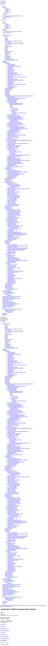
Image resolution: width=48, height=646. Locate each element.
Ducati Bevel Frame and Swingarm (14, 159)
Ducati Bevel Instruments (12, 164)
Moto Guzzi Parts (8, 182)
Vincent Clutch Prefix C (11, 266)
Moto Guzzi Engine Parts (12, 194)
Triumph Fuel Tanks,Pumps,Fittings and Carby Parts (17, 234)
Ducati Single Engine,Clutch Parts (13, 170)
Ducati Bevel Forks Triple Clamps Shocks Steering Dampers (18, 160)
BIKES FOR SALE (6, 35)
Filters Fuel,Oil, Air (13, 110)
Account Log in (3, 634)
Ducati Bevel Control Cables (12, 147)
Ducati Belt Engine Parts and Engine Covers (15, 116)
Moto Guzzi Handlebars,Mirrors (13, 197)
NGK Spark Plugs (8, 285)
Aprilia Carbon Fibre (11, 69)
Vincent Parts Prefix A (11, 265)
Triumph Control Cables (11, 224)
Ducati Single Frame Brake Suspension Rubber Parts (17, 171)
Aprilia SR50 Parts (10, 87)
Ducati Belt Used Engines (12, 135)
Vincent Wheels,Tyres (11, 281)
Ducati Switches (13, 150)
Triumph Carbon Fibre (11, 223)
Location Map (7, 9)
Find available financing (4, 638)
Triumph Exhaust (10, 230)
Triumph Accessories (11, 220)
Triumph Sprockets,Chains (12, 238)
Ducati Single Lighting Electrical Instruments (15, 173)
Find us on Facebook (4, 636)
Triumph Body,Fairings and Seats (13, 222)
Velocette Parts (8, 254)
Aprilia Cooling (10, 70)
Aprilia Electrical (10, 71)
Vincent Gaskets (10, 274)
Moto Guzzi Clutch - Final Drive (13, 191)
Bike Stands (7, 242)
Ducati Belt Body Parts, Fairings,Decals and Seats (16, 97)
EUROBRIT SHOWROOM (5, 605)
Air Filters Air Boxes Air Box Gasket (19, 112)
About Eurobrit (3, 624)
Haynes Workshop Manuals (8, 301)
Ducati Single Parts (8, 168)
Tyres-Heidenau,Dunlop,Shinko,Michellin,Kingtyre (12, 309)
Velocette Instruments (11, 261)
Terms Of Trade (8, 11)
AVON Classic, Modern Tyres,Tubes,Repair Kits (12, 296)
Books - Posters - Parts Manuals (9, 297)
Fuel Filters (14, 113)
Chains (11, 106)
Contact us (2, 626)
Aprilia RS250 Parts (11, 64)
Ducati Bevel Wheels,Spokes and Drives (15, 166)
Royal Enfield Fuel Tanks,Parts (13, 214)
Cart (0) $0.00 (3, 320)
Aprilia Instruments (11, 81)
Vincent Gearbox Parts (11, 275)
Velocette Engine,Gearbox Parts (13, 258)
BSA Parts (7, 92)
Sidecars (4, 61)
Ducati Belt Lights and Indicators (13, 132)
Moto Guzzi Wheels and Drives (13, 204)
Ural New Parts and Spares (12, 244)
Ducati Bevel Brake (11, 144)
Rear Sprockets (15, 109)
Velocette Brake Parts (11, 255)
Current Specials (6, 300)
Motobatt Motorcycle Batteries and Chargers (11, 303)
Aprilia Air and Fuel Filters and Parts (14, 66)
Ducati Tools (9, 138)
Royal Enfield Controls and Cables (13, 211)
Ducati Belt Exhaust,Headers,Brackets (14, 118)
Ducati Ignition (12, 153)
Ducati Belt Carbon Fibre (12, 100)
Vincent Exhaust (10, 273)
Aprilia (6, 37)
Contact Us (5, 13)
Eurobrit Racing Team (7, 16)
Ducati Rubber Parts (11, 165)
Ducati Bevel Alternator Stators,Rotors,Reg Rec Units (20, 154)
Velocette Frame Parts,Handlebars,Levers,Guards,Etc (17, 260)
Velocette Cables (10, 256)
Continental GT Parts (11, 216)
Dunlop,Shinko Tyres (9, 311)
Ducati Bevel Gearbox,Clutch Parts (14, 162)
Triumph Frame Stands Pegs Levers (14, 231)
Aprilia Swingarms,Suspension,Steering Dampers (16, 84)
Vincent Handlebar (10, 276)
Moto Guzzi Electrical (11, 192)
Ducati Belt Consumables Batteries (16, 103)
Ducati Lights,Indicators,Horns (15, 151)
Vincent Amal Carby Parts (12, 264)
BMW (6, 39)
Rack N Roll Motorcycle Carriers (9, 305)
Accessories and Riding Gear (8, 292)
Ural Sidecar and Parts (11, 252)
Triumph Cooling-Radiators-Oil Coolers (14, 225)
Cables (11, 105)
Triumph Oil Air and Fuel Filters (13, 237)
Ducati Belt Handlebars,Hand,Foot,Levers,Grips (16, 126)
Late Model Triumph (9, 51)
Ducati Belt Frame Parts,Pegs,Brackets (14, 123)
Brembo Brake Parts (9, 88)
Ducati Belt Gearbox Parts (12, 125)
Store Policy (5, 314)
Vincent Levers (10, 277)
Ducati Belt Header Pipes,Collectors (16, 119)
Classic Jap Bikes (8, 44)
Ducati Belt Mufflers (13, 120)
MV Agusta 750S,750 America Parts (12, 205)
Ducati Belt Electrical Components (13, 115)
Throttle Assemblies (13, 198)
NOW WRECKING (6, 291)
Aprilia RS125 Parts (11, 65)
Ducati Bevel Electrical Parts (12, 149)
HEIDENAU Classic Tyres (10, 310)
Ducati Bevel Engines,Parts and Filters (14, 156)
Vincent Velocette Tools (11, 282)
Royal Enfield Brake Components (13, 212)
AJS (6, 36)
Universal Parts (8, 241)
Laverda (6, 50)
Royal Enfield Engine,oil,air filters (13, 209)
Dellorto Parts (7, 94)
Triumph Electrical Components (13, 226)
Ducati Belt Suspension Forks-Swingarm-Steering (16, 134)
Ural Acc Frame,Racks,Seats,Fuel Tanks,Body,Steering (17, 245)
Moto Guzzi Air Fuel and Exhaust (13, 184)
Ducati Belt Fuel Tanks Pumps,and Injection (15, 124)
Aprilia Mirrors (10, 83)
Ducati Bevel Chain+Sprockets (13, 146)
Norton (6, 54)
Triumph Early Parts (9, 240)
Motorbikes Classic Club (5, 630)
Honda (6, 47)
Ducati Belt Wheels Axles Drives (13, 137)
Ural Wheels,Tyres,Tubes (12, 246)
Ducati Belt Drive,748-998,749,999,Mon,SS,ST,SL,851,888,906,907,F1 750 (19, 95)
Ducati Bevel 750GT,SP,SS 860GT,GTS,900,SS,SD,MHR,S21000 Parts (18, 140)
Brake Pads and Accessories (8, 299)
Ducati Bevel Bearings (11, 142)
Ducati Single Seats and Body (13, 175)
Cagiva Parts (7, 93)
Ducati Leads (12, 152)
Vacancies (7, 12)
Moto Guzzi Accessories (12, 183)
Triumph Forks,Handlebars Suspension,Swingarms (16, 233)
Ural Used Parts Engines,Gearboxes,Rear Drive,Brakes (17, 247)
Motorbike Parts (6, 62)
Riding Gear (7, 294)
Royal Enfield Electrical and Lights (13, 210)
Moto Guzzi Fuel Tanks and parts (13, 196)
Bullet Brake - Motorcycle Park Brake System (11, 298)
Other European (8, 55)
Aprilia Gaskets (10, 77)
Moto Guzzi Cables (11, 190)
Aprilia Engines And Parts (12, 72)
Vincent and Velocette (9, 58)
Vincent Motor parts (11, 279)
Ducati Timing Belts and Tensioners (16, 104)
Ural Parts (7, 243)
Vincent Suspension (11, 280)
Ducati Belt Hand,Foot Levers (15, 129)
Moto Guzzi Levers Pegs (12, 200)
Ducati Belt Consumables (12, 102)
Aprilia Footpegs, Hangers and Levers (14, 74)
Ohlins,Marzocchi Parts (9, 181)
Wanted (6, 10)
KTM (6, 49)
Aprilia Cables (10, 68)
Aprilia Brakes (10, 67)
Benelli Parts (7, 90)
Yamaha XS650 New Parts (12, 288)
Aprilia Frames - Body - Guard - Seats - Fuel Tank (16, 76)
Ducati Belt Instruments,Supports (13, 130)
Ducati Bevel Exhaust (11, 157)
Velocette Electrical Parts (12, 257)
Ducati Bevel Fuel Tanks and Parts (13, 161)
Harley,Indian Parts (8, 179)
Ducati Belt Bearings (11, 96)
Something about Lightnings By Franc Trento (13, 15)
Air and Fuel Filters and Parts (15, 186)
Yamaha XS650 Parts (9, 287)
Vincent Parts (7, 263)
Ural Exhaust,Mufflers (11, 253)
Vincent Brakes (10, 268)
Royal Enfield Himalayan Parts (13, 217)
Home (4, 6)
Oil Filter (14, 111)
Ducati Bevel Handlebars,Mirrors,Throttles (15, 163)
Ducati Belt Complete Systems (15, 122)
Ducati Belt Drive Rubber (12, 139)
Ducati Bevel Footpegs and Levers (13, 158)
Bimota (6, 38)
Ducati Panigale (8, 167)
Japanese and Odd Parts (9, 283)
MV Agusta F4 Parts (9, 206)
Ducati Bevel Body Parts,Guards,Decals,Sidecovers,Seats (18, 143)
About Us (4, 7)
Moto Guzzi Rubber (11, 202)
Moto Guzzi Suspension (11, 203)
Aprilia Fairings (10, 75)
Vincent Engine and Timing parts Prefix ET (15, 271)
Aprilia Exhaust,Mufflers (12, 73)
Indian (6, 48)
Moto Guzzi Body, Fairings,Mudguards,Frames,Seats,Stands (18, 188)
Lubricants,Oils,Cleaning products (9, 302)
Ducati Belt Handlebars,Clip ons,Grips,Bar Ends (19, 128)
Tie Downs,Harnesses (9, 293)
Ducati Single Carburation (12, 176)
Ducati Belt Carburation (11, 101)
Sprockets (11, 107)
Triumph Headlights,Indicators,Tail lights (15, 235)
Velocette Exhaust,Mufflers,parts (13, 259)
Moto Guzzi (7, 52)
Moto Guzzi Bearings (11, 187)
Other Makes (7, 56)
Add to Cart (2, 614)
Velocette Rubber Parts (11, 262)
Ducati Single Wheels (11, 177)
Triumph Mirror (10, 236)
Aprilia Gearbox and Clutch (12, 78)
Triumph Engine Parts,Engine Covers (14, 228)
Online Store (2, 632)
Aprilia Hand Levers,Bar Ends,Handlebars (15, 43)
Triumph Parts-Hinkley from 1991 (11, 219)
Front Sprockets (15, 108)
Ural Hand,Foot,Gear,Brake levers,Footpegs (15, 249)
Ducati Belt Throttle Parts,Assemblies (17, 127)
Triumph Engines (10, 229)
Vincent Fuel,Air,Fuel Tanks (12, 272)
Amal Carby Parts (8, 290)
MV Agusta (7, 53)
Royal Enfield (7, 57)
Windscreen (5, 313)
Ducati (6, 45)
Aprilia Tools (9, 85)
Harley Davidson (8, 46)
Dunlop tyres (9, 312)
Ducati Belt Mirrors (11, 133)
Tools (4, 307)
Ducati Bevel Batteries (11, 141)
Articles (4, 14)
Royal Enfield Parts (8, 208)
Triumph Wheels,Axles (11, 239)
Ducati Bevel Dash (11, 148)
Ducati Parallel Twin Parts (10, 178)
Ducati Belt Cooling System (12, 114)
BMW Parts (7, 91)
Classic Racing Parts (9, 284)
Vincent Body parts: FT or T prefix (13, 267)
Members (4, 17)
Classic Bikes (7, 42)
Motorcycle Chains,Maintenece (8, 304)
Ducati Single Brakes (11, 169)
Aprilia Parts (7, 63)
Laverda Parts (7, 180)
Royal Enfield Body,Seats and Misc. (14, 215)
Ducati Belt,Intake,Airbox (12, 131)
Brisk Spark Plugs (8, 286)
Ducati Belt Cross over (14, 121)
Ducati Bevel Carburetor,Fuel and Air (14, 145)
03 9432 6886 (3, 2)
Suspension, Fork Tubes (7, 306)
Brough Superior (8, 89)
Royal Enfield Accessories (12, 218)
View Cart (2, 4)
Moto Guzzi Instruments (11, 199)
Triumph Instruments (14, 227)
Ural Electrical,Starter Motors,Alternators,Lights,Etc (17, 248)
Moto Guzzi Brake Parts (11, 189)
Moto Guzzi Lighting (11, 201)
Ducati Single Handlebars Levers (13, 172)
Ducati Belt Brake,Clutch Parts (13, 99)
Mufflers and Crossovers (14, 185)
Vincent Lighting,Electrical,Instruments (14, 278)
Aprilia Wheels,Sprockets (12, 86)
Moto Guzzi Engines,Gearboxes (13, 195)
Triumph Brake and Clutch (12, 221)
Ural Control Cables (11, 250)
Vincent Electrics (10, 269)
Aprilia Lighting (10, 82)
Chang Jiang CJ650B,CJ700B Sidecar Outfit (13, 41)
